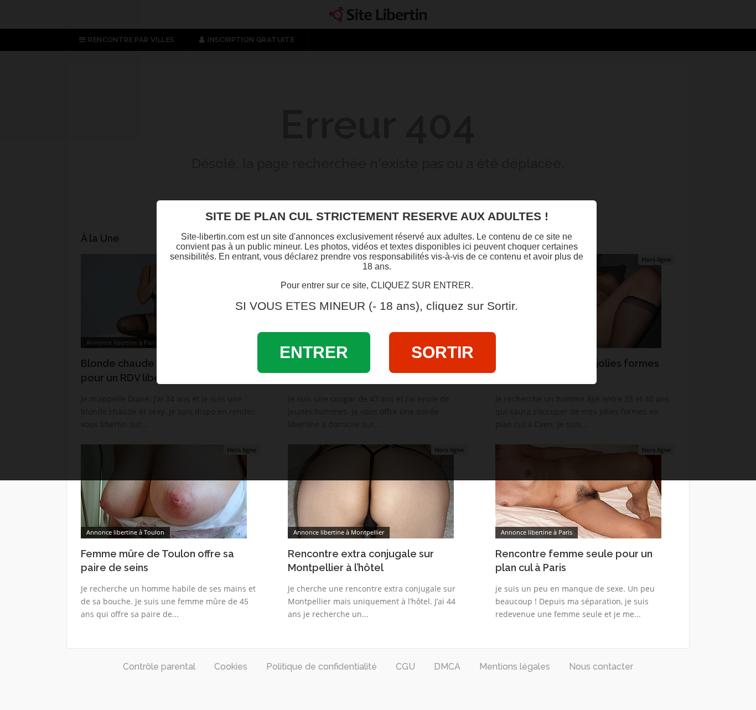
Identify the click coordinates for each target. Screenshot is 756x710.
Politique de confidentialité (321, 666)
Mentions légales (514, 666)
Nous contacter (601, 666)
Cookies (230, 666)
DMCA (447, 666)
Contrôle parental (159, 666)
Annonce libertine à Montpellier (338, 532)
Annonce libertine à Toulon (125, 532)
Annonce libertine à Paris (536, 532)
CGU (405, 666)
